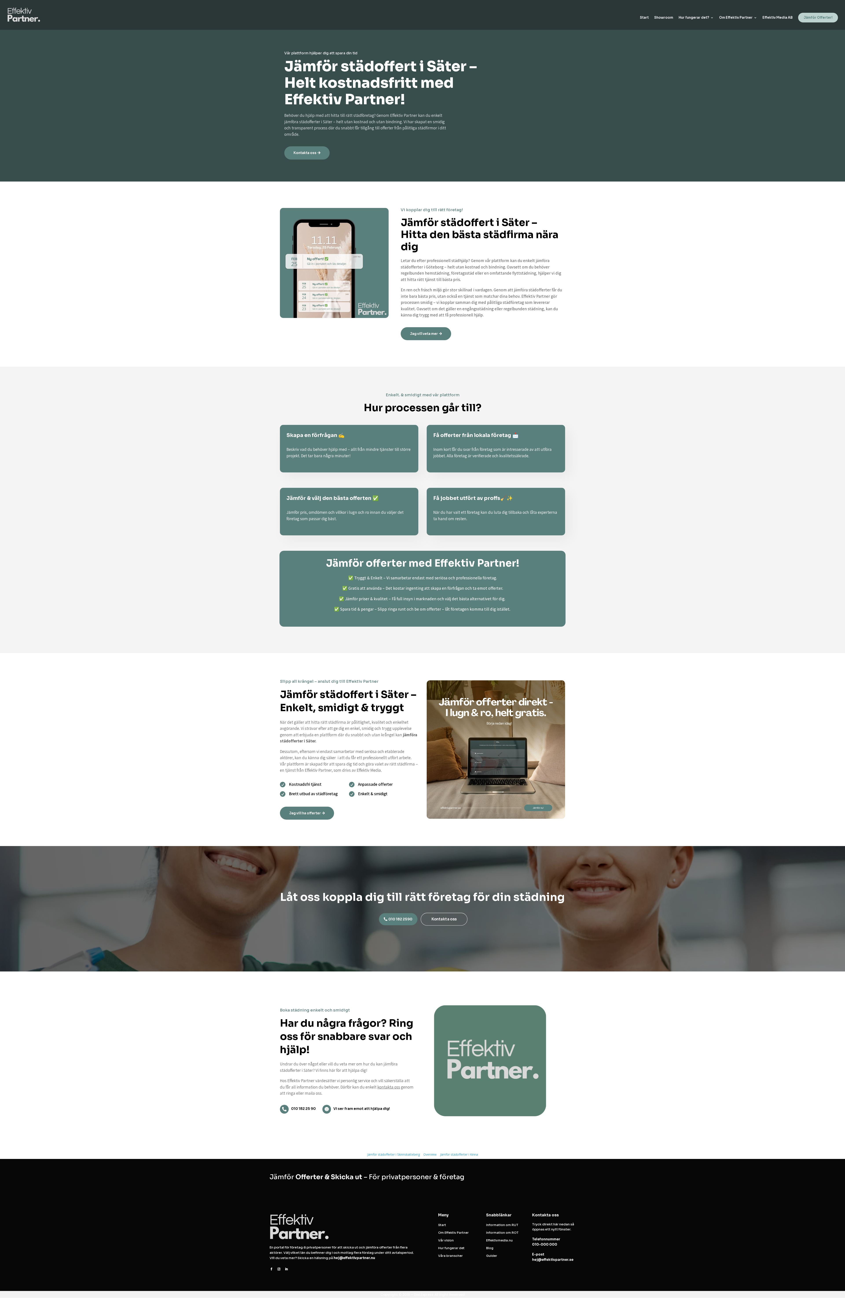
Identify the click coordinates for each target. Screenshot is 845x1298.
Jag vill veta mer (424, 334)
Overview (430, 1154)
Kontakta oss (305, 153)
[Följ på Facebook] (271, 1269)
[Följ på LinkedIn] (286, 1269)
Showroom (663, 18)
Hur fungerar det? (694, 18)
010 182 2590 (400, 919)
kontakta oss (388, 1087)
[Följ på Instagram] (279, 1269)
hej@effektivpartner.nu (354, 1258)
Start (644, 18)
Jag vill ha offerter (305, 813)
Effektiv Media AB (777, 18)
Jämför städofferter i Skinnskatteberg (393, 1154)
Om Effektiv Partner (736, 18)
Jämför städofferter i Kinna (459, 1154)
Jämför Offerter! (818, 17)
